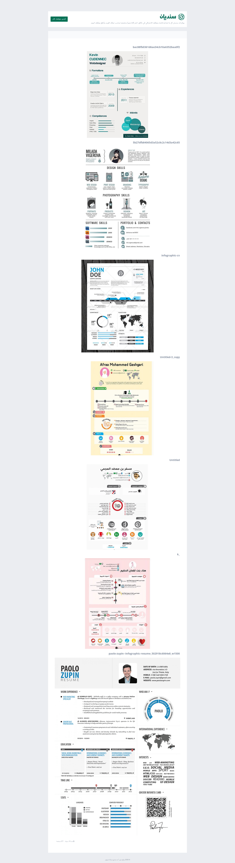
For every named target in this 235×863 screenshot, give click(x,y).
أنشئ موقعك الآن (59, 19)
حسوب (107, 860)
